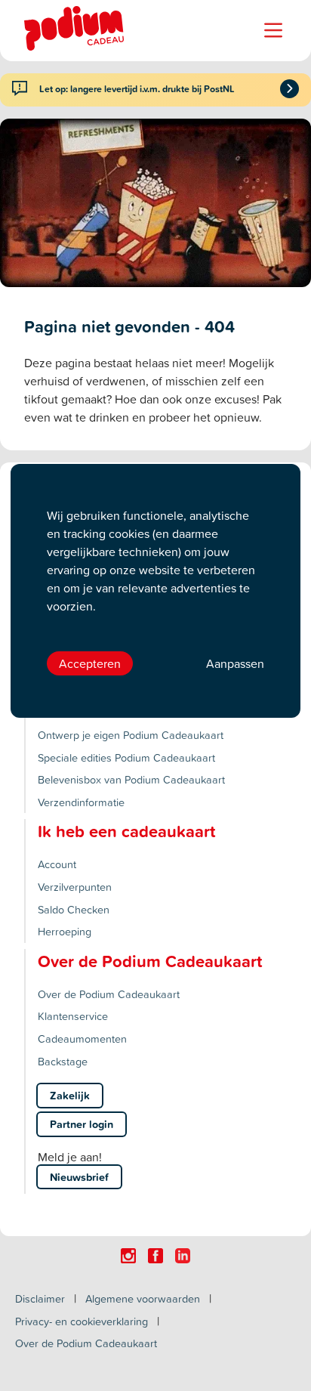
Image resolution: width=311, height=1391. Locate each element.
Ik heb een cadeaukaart (126, 831)
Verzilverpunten (75, 887)
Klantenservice (73, 1016)
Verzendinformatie (81, 802)
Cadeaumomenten (82, 1038)
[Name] (273, 30)
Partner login (81, 1124)
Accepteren (90, 663)
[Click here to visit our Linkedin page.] (182, 1255)
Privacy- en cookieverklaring (81, 1321)
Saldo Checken (73, 909)
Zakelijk (70, 1095)
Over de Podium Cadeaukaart (109, 994)
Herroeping (64, 931)
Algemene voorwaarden (142, 1298)
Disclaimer (40, 1298)
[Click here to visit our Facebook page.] (155, 1255)
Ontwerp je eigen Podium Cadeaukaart (130, 735)
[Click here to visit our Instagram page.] (128, 1255)
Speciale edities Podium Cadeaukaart (126, 757)
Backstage (63, 1061)
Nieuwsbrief (79, 1177)
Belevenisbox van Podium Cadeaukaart (131, 779)
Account (57, 864)
